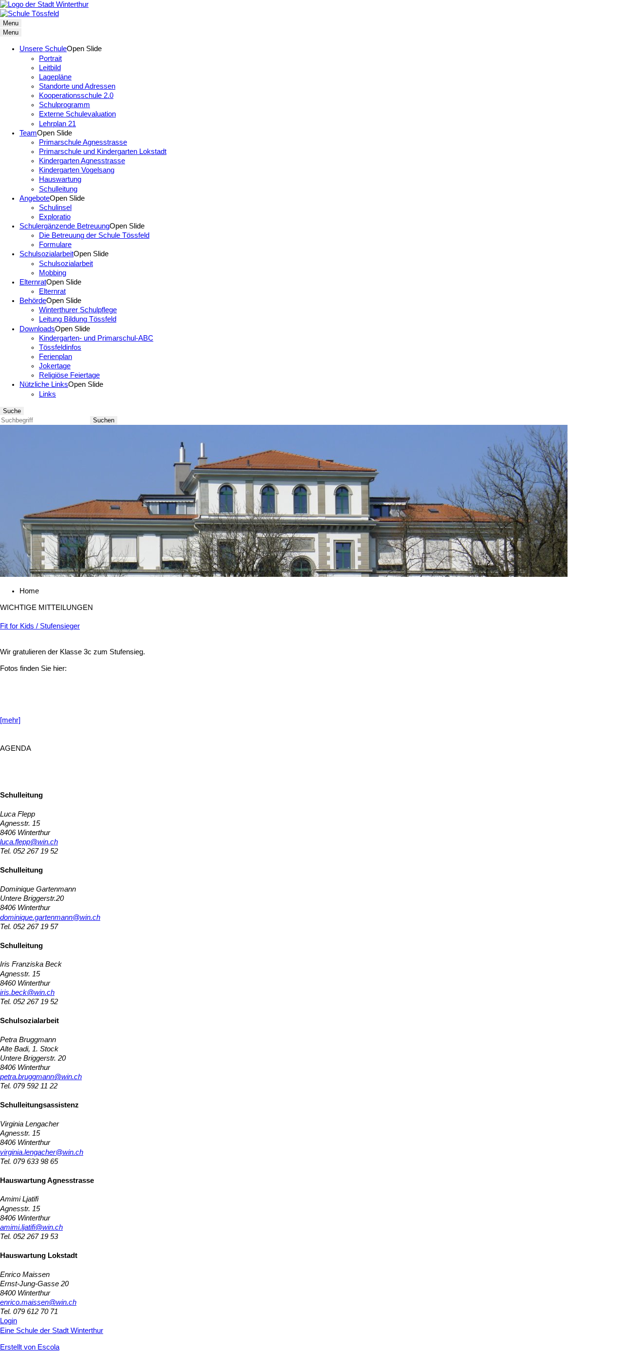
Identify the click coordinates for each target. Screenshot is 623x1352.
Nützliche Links (43, 384)
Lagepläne (55, 77)
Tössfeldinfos (60, 347)
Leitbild (50, 68)
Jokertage (55, 366)
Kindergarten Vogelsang (76, 170)
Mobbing (52, 273)
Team (28, 133)
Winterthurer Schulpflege (78, 310)
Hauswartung (60, 179)
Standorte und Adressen (77, 86)
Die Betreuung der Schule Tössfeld (94, 235)
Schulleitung (58, 189)
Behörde (32, 301)
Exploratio (55, 217)
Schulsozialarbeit (46, 254)
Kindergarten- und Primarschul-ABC (96, 338)
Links (47, 394)
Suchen (103, 420)
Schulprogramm (64, 105)
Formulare (55, 244)
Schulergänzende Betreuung (64, 226)
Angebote (34, 198)
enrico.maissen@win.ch (38, 1302)
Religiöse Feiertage (69, 375)
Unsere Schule (43, 49)
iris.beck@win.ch (27, 992)
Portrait (50, 58)
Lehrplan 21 (57, 124)
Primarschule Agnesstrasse (83, 142)
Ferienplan (55, 357)
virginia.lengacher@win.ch (41, 1152)
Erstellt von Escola (29, 1347)
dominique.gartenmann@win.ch (50, 917)
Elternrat (32, 282)
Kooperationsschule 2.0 (76, 95)
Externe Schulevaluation (77, 114)
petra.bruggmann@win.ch (41, 1077)
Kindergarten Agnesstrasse (82, 161)
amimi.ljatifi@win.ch (31, 1227)
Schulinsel (55, 207)
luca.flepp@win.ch (29, 842)
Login (8, 1321)
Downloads (37, 329)
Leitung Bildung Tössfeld (77, 319)
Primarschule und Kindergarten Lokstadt (102, 151)
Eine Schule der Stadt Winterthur (51, 1330)
